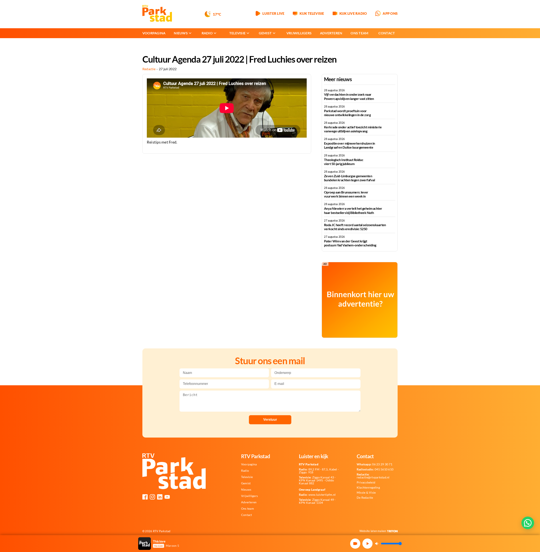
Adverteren (331, 33)
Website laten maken (372, 531)
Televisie (237, 33)
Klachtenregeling (368, 487)
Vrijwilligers (299, 33)
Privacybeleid (366, 482)
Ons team (359, 33)
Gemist (265, 33)
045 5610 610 (375, 469)
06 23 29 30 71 (374, 464)
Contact (386, 33)
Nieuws (181, 33)
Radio (207, 33)
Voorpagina (153, 33)
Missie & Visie (366, 492)
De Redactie (365, 497)
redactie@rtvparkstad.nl (373, 476)
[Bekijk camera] (355, 544)
